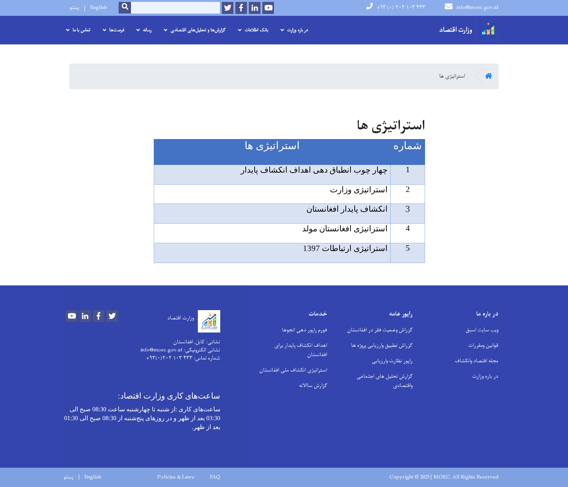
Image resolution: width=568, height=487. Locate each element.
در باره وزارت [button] (297, 30)
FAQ (215, 477)
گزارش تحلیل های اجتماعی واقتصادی (385, 381)
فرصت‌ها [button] (116, 30)
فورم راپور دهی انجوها (304, 330)
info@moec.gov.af (477, 7)
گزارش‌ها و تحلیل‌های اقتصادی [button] (198, 30)
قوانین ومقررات (483, 345)
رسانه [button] (147, 30)
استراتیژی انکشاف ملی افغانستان (293, 370)
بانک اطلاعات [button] (256, 30)
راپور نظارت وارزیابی (392, 361)
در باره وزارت (485, 376)
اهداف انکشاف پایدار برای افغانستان (300, 350)
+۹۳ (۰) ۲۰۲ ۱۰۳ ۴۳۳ (401, 7)
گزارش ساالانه (313, 385)
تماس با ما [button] (81, 30)
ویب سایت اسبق (482, 330)
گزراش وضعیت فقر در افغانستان (380, 330)
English (98, 7)
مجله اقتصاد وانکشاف (476, 361)
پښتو (74, 7)
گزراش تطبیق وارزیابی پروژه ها (382, 345)
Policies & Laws (175, 477)
